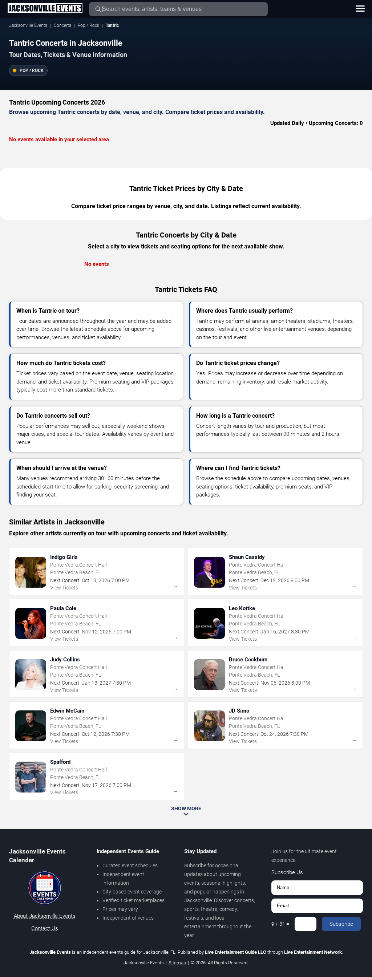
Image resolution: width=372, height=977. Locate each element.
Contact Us (44, 928)
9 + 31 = (280, 924)
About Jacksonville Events (45, 916)
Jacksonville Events (28, 25)
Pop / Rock (88, 25)
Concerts (62, 25)
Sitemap (177, 962)
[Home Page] (44, 9)
